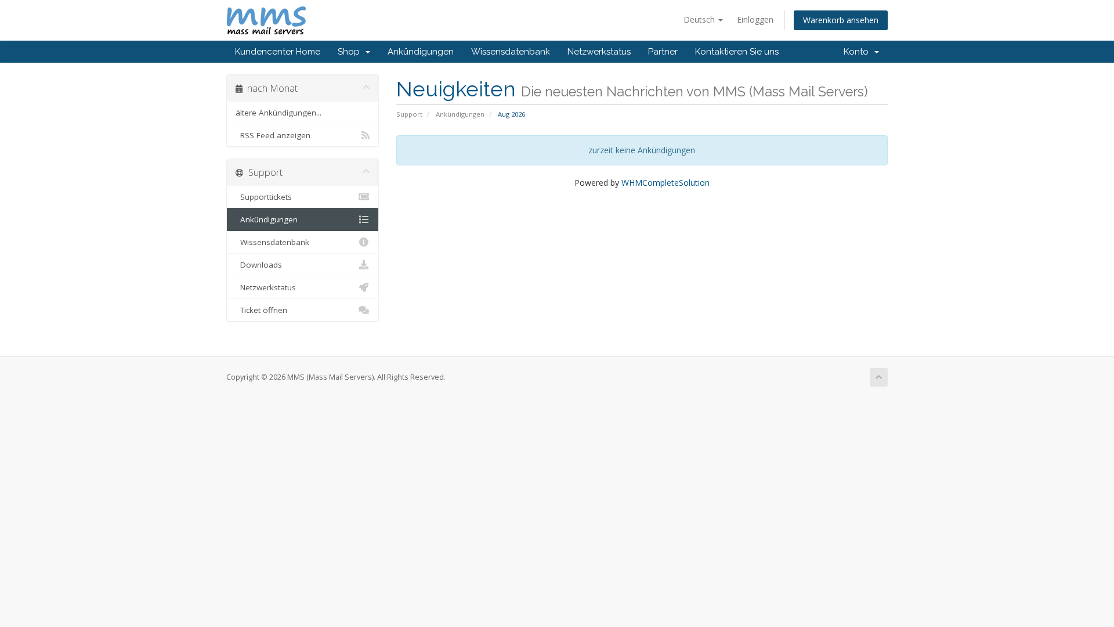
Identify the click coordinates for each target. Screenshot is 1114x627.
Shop (351, 51)
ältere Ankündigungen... (278, 112)
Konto (858, 51)
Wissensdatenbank (510, 51)
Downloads (259, 265)
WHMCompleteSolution (665, 182)
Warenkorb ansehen (840, 20)
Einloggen (755, 19)
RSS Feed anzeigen (273, 135)
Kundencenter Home (277, 51)
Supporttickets (264, 197)
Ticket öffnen (261, 310)
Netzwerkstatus (599, 51)
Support (409, 114)
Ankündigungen (421, 51)
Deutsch (700, 19)
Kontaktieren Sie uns (737, 51)
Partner (663, 51)
